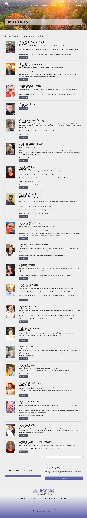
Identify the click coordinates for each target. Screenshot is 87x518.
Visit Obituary (23, 57)
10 (68, 457)
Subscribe (23, 476)
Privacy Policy (37, 511)
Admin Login (50, 511)
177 (78, 457)
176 (75, 457)
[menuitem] (30, 6)
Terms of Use (44, 511)
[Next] (81, 457)
